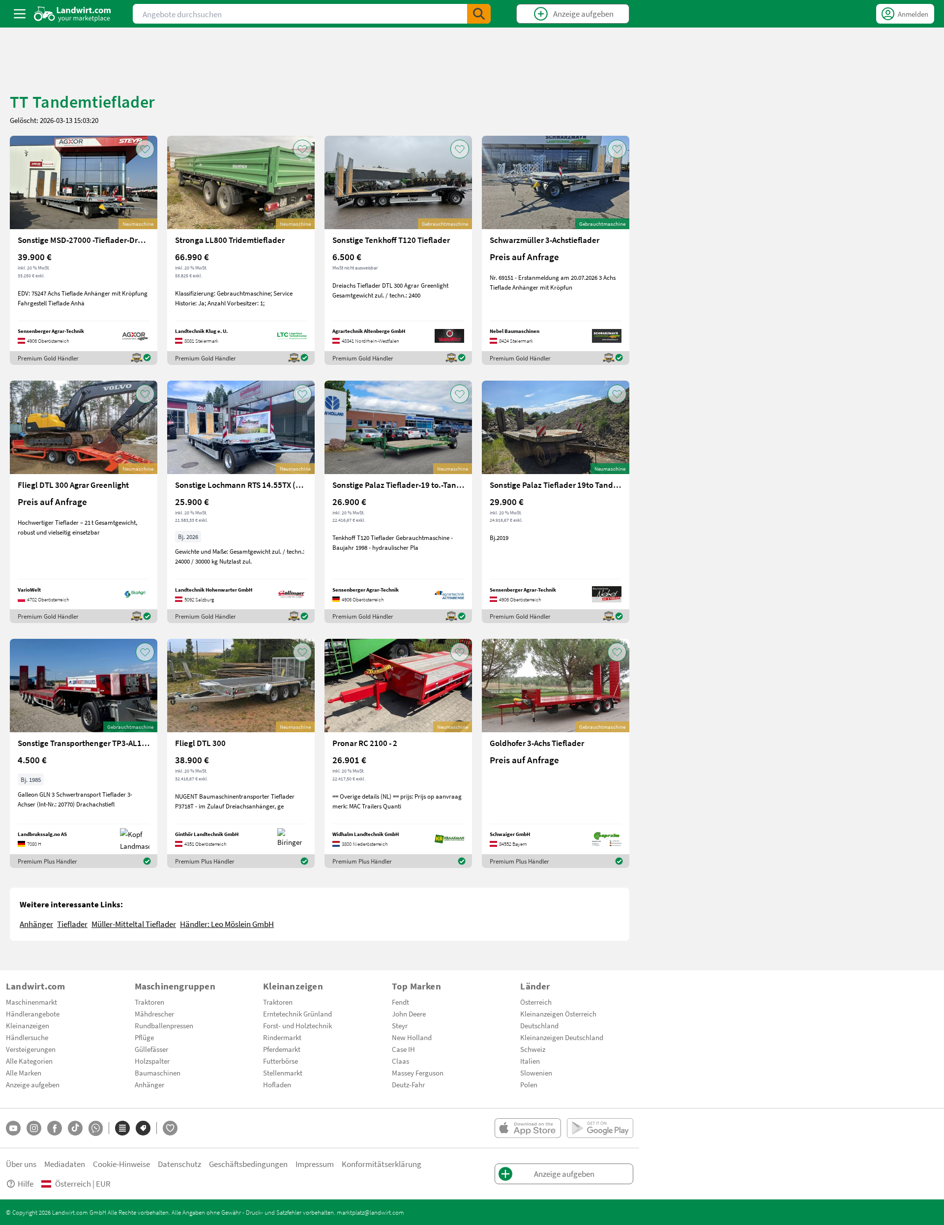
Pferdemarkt (281, 1049)
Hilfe (25, 1183)
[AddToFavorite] (145, 149)
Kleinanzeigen (27, 1025)
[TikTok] (75, 1128)
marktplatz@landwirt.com (370, 1212)
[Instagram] (34, 1128)
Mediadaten (64, 1163)
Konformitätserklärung (381, 1163)
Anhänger (36, 923)
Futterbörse (280, 1061)
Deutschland (539, 1025)
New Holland (412, 1037)
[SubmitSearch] (479, 14)
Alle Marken (23, 1072)
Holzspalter (152, 1061)
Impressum (314, 1163)
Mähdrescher (154, 1013)
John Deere (409, 1013)
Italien (530, 1061)
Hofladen (277, 1084)
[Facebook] (54, 1128)
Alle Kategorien (29, 1061)
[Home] (72, 14)
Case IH (403, 1049)
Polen (528, 1084)
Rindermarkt (282, 1037)
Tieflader (72, 923)
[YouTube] (13, 1128)
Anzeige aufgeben (32, 1084)
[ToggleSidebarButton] (20, 14)
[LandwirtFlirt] (170, 1128)
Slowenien (536, 1072)
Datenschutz (179, 1163)
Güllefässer (151, 1049)
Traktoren (149, 1002)
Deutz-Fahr (408, 1084)
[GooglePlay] (600, 1128)
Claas (400, 1061)
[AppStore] (528, 1128)
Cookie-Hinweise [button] (121, 1163)
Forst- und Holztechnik (297, 1025)
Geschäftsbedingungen (248, 1163)
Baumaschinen (157, 1072)
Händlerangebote (32, 1013)
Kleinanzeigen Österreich (558, 1013)
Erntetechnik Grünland (297, 1013)
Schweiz (532, 1049)
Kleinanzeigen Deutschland (561, 1037)
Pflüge (144, 1037)
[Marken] (143, 1128)
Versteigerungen (31, 1049)
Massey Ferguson (417, 1072)
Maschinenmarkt (31, 1002)
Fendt (400, 1002)
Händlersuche (27, 1037)
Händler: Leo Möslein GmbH (227, 923)
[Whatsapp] (95, 1128)
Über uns (21, 1163)
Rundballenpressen (164, 1025)
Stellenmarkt (282, 1072)
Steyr (400, 1025)
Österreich (536, 1002)
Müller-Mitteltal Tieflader (133, 923)
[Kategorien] (122, 1128)
